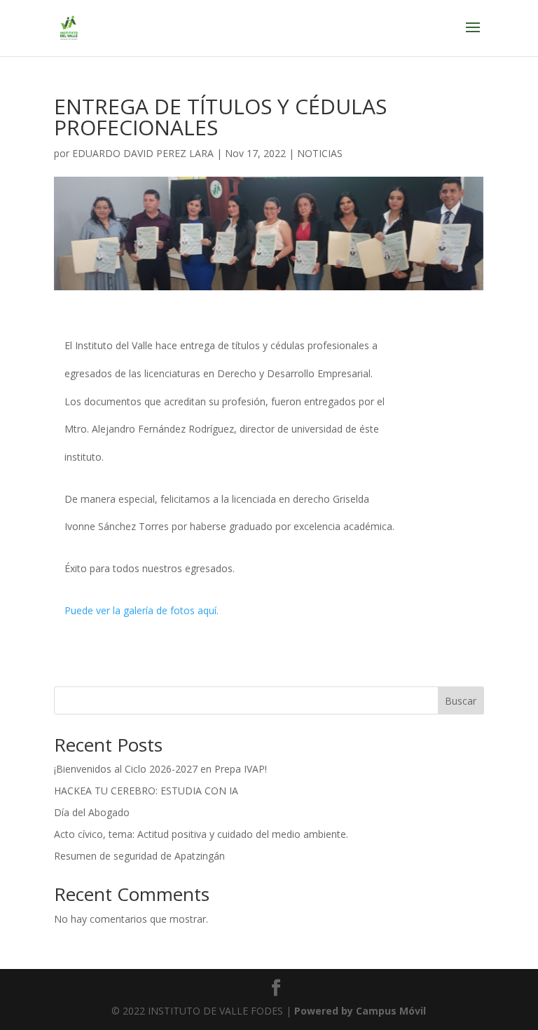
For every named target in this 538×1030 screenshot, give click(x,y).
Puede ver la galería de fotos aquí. (141, 610)
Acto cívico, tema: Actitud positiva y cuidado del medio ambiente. (201, 834)
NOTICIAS (320, 153)
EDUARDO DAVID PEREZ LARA (143, 153)
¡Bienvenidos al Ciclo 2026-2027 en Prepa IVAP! (160, 768)
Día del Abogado (92, 812)
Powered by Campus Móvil (360, 1010)
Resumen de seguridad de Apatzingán (139, 855)
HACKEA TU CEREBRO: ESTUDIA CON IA (146, 790)
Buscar (460, 700)
